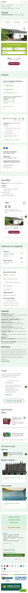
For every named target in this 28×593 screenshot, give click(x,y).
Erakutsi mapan (17, 14)
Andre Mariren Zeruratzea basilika (13, 477)
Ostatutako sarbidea (15, 527)
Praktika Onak (14, 522)
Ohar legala (10, 571)
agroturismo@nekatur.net (9, 552)
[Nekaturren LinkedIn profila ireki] (19, 559)
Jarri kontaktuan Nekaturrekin (14, 555)
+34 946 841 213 (8, 89)
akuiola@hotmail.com (11, 93)
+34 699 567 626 (8, 85)
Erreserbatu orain (14, 63)
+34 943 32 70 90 (9, 550)
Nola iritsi (5, 103)
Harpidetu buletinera (14, 517)
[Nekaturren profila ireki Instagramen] (4, 559)
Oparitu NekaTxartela (17, 435)
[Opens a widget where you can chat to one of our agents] (23, 590)
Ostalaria (7, 22)
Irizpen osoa (8, 394)
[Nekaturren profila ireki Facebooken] (8, 559)
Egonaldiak (17, 22)
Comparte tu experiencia (13, 400)
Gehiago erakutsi (5, 361)
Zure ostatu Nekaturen (14, 519)
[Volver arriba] (25, 571)
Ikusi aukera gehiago (13, 59)
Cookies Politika (17, 571)
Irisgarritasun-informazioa (12, 139)
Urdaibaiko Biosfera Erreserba (12, 503)
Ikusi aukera (7, 289)
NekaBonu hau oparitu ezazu (18, 423)
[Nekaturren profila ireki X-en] (12, 559)
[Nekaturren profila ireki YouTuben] (16, 559)
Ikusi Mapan (6, 543)
